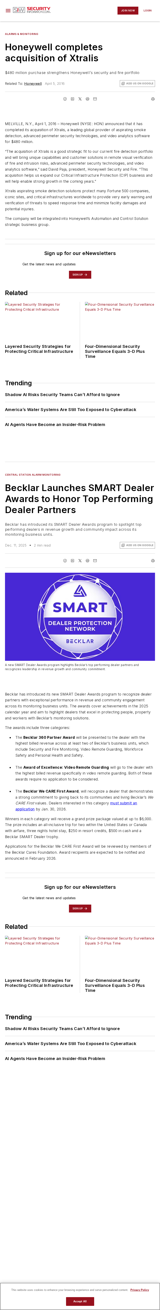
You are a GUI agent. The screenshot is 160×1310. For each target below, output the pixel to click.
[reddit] (87, 99)
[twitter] (80, 99)
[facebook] (65, 99)
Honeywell (33, 83)
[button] (8, 10)
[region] (80, 1296)
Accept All (80, 1301)
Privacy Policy (139, 1290)
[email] (95, 99)
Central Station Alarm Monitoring (32, 474)
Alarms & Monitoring (21, 34)
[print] (153, 99)
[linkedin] (72, 99)
